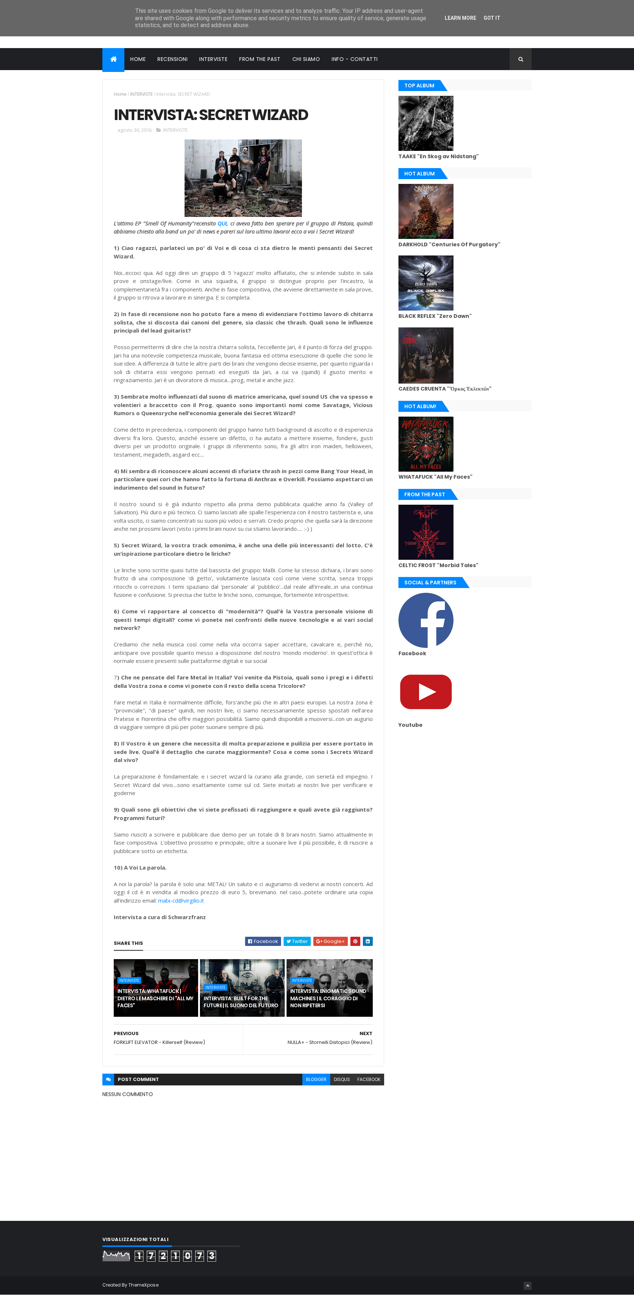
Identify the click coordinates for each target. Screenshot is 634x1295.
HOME (138, 59)
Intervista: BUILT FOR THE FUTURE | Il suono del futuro (241, 1002)
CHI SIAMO (306, 59)
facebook (368, 1079)
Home (120, 94)
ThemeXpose (143, 1285)
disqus (342, 1079)
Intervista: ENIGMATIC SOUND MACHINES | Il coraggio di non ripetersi (328, 998)
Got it (492, 18)
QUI (222, 223)
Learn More (460, 18)
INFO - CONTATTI (355, 59)
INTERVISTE (213, 59)
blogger (316, 1079)
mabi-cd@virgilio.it (181, 900)
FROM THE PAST (260, 59)
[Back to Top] (528, 1286)
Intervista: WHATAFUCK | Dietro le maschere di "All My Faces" (155, 998)
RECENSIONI (172, 59)
